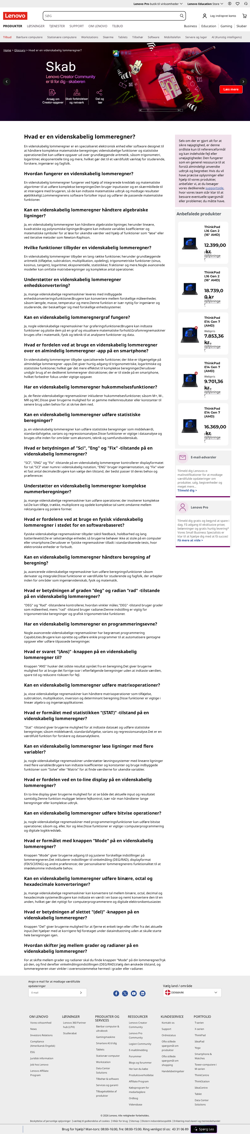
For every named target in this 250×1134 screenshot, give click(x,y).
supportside (214, 188)
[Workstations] (100, 37)
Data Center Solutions (103, 1070)
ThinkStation (202, 1081)
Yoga (197, 1047)
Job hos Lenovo (39, 1064)
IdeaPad (199, 1041)
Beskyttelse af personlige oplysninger (50, 1121)
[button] (229, 3)
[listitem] (203, 243)
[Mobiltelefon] (182, 37)
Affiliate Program (139, 1081)
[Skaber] (248, 26)
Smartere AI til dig (106, 1043)
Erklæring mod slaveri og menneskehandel (197, 1121)
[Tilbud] (13, 37)
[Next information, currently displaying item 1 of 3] (243, 82)
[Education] (217, 26)
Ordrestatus (169, 1035)
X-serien (199, 1029)
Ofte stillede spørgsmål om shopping (170, 1061)
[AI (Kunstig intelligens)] (243, 37)
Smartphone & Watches (203, 1056)
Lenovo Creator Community (138, 1025)
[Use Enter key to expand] (238, 16)
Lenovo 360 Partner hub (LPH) (74, 1025)
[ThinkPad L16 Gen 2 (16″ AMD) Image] (190, 244)
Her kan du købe (138, 1069)
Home (7, 50)
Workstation (103, 1062)
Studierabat (70, 1033)
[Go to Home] (15, 16)
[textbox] (192, 992)
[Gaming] (233, 26)
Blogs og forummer (140, 1062)
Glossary (19, 50)
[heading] (215, 231)
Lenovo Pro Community (136, 1035)
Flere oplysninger (212, 255)
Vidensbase (135, 1104)
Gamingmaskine (105, 1037)
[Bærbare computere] (44, 37)
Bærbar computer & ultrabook (107, 1028)
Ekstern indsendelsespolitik (156, 1121)
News (33, 1029)
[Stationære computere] (78, 37)
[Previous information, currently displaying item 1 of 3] (7, 82)
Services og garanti (107, 1085)
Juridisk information (41, 1058)
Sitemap (134, 1121)
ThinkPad (200, 1035)
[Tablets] (129, 37)
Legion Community (140, 1044)
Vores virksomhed (40, 1022)
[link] (245, 4)
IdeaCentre (201, 1087)
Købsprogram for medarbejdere (139, 1090)
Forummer (135, 1056)
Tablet (198, 1094)
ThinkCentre (202, 1075)
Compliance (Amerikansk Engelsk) (42, 1043)
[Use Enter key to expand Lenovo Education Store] (221, 3)
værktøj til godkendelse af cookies (91, 1121)
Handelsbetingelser (173, 1071)
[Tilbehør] (145, 37)
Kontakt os (168, 1022)
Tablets (100, 1049)
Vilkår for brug (120, 1121)
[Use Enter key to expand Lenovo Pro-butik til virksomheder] (181, 3)
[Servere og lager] (208, 37)
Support (166, 1029)
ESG (32, 1052)
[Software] (161, 37)
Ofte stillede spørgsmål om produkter (170, 1046)
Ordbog (133, 1098)
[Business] (198, 26)
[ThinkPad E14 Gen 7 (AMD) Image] (190, 335)
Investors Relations (41, 1035)
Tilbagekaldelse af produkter (106, 1093)
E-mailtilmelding (138, 1050)
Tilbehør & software (107, 1079)
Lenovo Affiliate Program (39, 1073)
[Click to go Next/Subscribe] (81, 992)
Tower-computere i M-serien (206, 1067)
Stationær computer (108, 1055)
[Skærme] (115, 37)
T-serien (199, 1022)
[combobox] (110, 16)
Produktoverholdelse (141, 1075)
